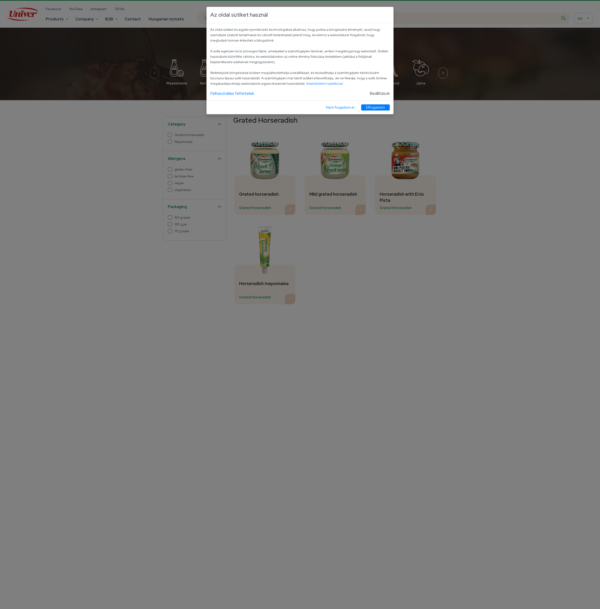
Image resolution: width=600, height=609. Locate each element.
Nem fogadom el (340, 107)
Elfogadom (375, 107)
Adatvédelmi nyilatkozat (324, 83)
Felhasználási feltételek (232, 93)
